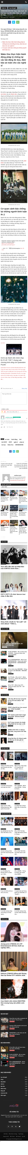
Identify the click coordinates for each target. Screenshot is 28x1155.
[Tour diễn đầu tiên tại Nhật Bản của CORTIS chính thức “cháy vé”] (14, 554)
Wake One (10, 445)
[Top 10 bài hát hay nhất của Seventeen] (5, 523)
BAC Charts (12, 1136)
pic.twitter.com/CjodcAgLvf (8, 244)
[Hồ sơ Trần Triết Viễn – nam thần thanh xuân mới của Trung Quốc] (21, 841)
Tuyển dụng (20, 1133)
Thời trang (3, 495)
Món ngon (3, 1095)
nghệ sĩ (16, 442)
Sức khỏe (12, 495)
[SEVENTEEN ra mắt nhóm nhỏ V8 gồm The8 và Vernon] (4, 1034)
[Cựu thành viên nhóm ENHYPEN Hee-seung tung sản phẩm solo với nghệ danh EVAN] (14, 989)
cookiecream (17, 475)
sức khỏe (3, 94)
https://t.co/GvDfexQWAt (8, 243)
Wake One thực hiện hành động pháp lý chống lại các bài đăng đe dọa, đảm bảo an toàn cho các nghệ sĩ (14, 44)
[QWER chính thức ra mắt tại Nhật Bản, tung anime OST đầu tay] (4, 732)
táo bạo (3, 445)
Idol (20, 439)
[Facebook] (8, 1126)
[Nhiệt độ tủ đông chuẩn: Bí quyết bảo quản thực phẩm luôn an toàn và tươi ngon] (23, 493)
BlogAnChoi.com (5, 1115)
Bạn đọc (3, 1086)
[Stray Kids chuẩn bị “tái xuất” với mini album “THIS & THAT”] (14, 609)
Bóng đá (3, 1090)
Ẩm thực (20, 495)
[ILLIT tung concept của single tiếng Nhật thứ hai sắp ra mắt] (4, 725)
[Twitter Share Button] (13, 22)
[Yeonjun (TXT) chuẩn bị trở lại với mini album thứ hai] (4, 1027)
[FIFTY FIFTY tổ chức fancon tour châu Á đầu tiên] (14, 582)
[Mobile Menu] (2, 2)
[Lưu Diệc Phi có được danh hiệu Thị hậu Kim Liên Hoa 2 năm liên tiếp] (21, 796)
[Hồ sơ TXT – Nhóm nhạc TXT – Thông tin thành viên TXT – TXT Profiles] (4, 686)
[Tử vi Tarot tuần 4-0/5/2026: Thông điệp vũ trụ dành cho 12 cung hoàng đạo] (14, 508)
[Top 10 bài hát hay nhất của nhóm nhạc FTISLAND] (5, 508)
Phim (2, 1079)
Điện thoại (3, 1088)
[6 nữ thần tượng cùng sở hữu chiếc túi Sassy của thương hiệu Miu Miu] (21, 901)
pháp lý (22, 442)
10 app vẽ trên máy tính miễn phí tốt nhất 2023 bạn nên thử (6, 465)
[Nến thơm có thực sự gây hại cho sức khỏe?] (14, 493)
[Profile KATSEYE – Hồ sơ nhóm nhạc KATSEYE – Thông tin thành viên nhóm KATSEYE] (4, 653)
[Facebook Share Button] (9, 22)
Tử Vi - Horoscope (13, 510)
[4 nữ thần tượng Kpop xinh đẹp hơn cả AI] (7, 776)
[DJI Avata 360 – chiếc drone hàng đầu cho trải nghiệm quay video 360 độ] (14, 523)
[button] (26, 2)
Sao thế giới (12, 8)
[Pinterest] (12, 1126)
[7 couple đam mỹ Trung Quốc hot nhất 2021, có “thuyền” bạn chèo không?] (21, 881)
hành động (14, 439)
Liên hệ (23, 1136)
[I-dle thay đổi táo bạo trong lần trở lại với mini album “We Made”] (4, 701)
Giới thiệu (6, 1133)
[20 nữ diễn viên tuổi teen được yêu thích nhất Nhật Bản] (14, 640)
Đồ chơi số (12, 525)
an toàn (7, 439)
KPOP (10, 442)
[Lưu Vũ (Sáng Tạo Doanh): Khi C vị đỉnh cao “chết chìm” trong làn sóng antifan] (7, 861)
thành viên (14, 94)
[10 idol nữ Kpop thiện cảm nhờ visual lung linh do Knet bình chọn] (7, 841)
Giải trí (4, 8)
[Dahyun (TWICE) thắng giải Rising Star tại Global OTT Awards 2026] (14, 961)
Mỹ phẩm (3, 1081)
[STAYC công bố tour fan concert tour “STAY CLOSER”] (4, 710)
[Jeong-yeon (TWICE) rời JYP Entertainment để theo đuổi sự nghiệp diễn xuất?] (14, 932)
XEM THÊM (4, 486)
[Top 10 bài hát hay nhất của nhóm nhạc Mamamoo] (23, 508)
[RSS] (15, 1126)
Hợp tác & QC (6, 1136)
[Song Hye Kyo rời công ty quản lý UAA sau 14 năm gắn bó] (4, 741)
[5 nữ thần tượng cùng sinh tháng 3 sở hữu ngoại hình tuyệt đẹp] (7, 901)
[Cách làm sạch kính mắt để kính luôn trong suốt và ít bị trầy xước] (5, 493)
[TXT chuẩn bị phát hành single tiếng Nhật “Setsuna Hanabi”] (4, 717)
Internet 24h (4, 1093)
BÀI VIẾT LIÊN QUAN (6, 484)
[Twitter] (19, 1126)
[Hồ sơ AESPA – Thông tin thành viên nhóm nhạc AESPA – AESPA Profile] (21, 861)
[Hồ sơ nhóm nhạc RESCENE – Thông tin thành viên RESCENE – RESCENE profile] (4, 670)
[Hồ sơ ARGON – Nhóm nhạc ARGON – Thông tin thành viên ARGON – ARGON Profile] (21, 776)
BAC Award (18, 1136)
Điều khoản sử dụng (13, 1133)
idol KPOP (4, 442)
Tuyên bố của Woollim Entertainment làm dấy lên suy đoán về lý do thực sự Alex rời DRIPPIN (20, 466)
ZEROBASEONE (19, 445)
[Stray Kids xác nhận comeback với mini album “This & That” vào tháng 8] (4, 1020)
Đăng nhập (24, 388)
